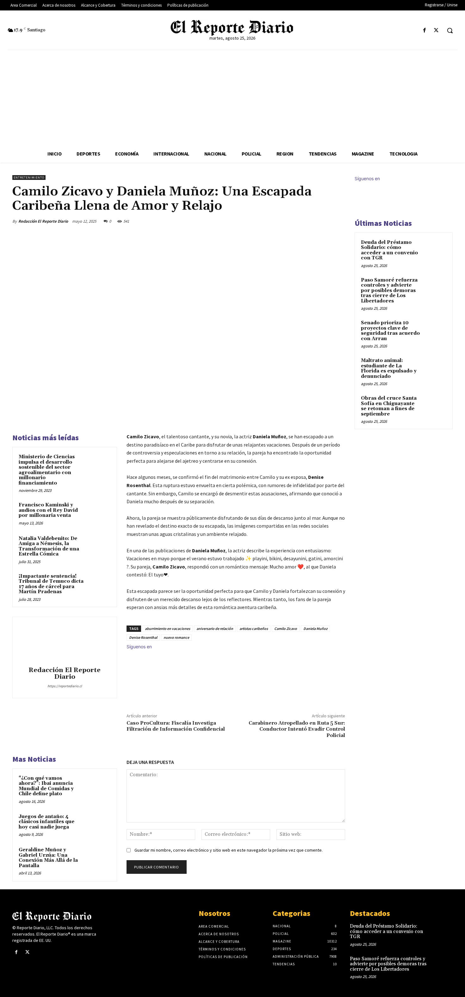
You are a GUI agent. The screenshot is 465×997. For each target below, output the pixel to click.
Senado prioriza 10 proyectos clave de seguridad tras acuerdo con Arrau (390, 331)
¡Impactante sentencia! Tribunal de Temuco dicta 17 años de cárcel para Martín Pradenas (51, 584)
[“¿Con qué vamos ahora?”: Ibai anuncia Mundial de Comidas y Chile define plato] (99, 787)
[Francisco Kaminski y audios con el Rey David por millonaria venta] (99, 513)
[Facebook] (424, 30)
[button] (449, 30)
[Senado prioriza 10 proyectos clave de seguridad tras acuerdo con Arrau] (435, 330)
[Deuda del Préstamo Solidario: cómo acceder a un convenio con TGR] (435, 250)
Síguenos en (139, 646)
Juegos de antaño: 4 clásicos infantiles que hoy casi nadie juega (46, 822)
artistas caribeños (253, 628)
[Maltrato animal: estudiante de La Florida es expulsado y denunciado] (435, 368)
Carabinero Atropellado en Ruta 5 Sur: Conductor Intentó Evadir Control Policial (297, 729)
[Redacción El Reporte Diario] (65, 643)
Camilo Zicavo (285, 628)
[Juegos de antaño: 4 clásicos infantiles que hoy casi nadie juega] (99, 825)
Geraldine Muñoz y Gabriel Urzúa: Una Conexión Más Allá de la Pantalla (48, 858)
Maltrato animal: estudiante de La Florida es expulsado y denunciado (389, 368)
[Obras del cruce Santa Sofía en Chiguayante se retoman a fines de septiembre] (435, 406)
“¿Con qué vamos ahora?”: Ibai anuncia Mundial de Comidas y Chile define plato (46, 786)
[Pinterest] (309, 221)
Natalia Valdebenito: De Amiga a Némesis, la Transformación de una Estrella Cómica (49, 546)
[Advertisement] (232, 97)
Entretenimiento (29, 177)
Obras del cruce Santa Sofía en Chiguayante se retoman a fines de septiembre (389, 406)
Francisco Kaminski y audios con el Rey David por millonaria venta (48, 510)
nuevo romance (176, 637)
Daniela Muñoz (315, 628)
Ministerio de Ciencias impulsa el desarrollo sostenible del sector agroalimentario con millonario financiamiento (47, 470)
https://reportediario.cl (64, 686)
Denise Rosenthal (143, 637)
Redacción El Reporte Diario (43, 221)
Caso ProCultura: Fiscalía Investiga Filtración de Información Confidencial (176, 726)
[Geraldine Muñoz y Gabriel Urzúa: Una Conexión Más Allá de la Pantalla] (99, 858)
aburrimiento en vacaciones (167, 628)
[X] (436, 30)
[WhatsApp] (323, 221)
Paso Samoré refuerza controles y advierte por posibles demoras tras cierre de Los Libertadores (389, 290)
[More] (338, 221)
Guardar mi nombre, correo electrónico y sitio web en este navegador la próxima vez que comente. (228, 850)
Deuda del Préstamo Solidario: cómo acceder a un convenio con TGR (389, 250)
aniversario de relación (214, 628)
